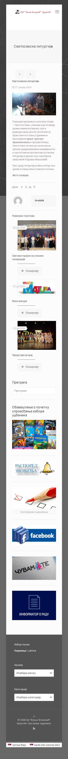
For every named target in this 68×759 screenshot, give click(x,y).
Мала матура (19, 301)
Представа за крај (22, 355)
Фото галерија (20, 175)
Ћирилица (20, 650)
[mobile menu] (57, 12)
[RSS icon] (34, 728)
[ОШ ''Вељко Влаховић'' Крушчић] (34, 11)
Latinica (32, 650)
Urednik (39, 200)
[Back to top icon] (34, 716)
